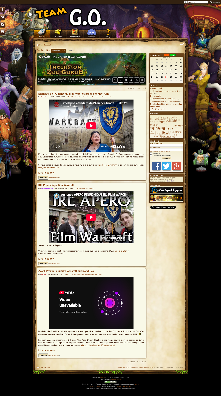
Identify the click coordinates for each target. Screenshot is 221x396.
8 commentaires (54, 263)
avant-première (79, 274)
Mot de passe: (155, 147)
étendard (92, 97)
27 (152, 63)
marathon (160, 136)
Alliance (104, 97)
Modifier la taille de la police (182, 44)
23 (181, 73)
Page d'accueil (45, 45)
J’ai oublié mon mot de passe (160, 152)
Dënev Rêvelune (47, 188)
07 (171, 66)
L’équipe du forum (123, 367)
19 (162, 73)
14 (171, 70)
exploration (151, 124)
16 (181, 70)
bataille (177, 132)
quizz (153, 131)
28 (157, 63)
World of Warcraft (95, 386)
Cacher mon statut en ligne (162, 155)
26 (162, 77)
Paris (71, 274)
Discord (91, 37)
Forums (58, 37)
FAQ (108, 37)
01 (176, 63)
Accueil (42, 37)
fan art (98, 97)
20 (166, 73)
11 (157, 70)
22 (176, 73)
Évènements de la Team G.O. (163, 99)
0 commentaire (54, 177)
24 (152, 77)
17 (152, 73)
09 (181, 66)
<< (151, 57)
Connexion (216, 2)
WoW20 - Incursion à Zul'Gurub (62, 57)
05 (162, 66)
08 (176, 66)
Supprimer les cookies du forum (142, 367)
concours (169, 136)
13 (166, 70)
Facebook (102, 165)
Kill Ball (176, 119)
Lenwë (43, 97)
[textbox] (73, 51)
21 (171, 73)
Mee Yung (74, 97)
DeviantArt (112, 165)
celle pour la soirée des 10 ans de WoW (97, 345)
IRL (75, 188)
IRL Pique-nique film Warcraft (56, 185)
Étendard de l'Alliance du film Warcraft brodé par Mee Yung (73, 93)
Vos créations (157, 109)
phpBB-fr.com (116, 379)
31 (171, 63)
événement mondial (167, 117)
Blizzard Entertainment (124, 386)
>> (182, 57)
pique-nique (81, 188)
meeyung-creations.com (48, 168)
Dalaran (171, 120)
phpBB (102, 377)
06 (166, 66)
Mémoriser (156, 153)
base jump (154, 133)
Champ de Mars (156, 121)
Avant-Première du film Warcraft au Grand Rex (66, 271)
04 (157, 66)
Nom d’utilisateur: (156, 143)
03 (152, 66)
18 (157, 73)
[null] (75, 16)
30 (166, 63)
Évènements (75, 37)
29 (162, 63)
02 (181, 63)
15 (176, 70)
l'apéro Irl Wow (121, 251)
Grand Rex (98, 274)
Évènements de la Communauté (165, 101)
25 (157, 77)
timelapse (111, 97)
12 (162, 70)
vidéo (69, 97)
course (166, 128)
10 (152, 70)
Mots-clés (44, 50)
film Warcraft (83, 97)
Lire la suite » (46, 172)
